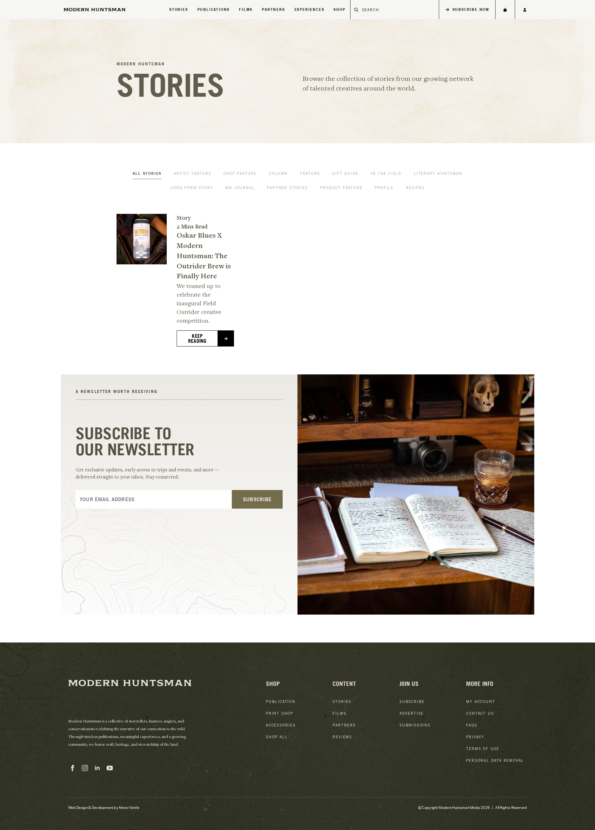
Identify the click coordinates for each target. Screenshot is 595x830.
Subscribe (412, 701)
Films (246, 9)
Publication (281, 701)
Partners (344, 725)
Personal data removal (495, 760)
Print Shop (279, 713)
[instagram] (85, 768)
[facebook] (72, 768)
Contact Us (480, 713)
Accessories (281, 725)
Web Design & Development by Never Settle (103, 807)
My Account (480, 701)
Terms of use (482, 748)
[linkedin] (97, 768)
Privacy (475, 737)
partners (273, 9)
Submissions (414, 725)
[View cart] (505, 9)
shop (339, 9)
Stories (178, 9)
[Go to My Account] (524, 9)
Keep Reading (197, 338)
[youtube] (109, 768)
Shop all (277, 737)
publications (213, 9)
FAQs (471, 725)
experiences (309, 9)
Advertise (411, 713)
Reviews (342, 737)
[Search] (356, 9)
